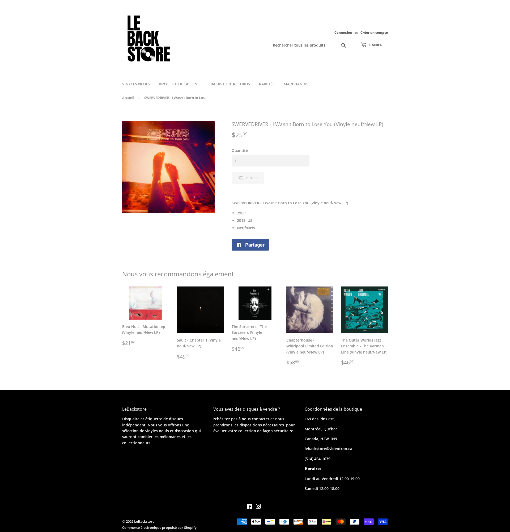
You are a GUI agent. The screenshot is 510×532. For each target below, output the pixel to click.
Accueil (128, 97)
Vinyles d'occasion (178, 83)
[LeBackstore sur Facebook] (249, 507)
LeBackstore (144, 521)
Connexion (343, 32)
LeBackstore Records (228, 83)
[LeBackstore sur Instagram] (258, 507)
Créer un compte (374, 32)
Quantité (240, 150)
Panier (375, 44)
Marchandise (297, 83)
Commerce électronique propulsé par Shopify (159, 527)
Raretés (267, 83)
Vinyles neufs (136, 83)
